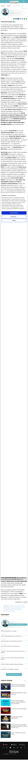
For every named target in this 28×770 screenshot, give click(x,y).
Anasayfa (3, 6)
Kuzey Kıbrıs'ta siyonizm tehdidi (18, 719)
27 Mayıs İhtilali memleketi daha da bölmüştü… (12, 674)
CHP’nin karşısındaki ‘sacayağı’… (9, 641)
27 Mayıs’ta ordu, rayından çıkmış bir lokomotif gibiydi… (12, 668)
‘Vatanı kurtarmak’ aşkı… (19, 6)
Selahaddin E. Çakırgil (15, 13)
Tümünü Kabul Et (14, 212)
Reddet (14, 220)
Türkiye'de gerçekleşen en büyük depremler (19, 703)
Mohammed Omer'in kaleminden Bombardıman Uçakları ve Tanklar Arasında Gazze (19, 736)
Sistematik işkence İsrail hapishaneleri (17, 727)
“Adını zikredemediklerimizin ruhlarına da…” (12, 646)
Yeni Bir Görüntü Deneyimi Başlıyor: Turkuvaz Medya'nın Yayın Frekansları (18, 712)
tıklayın (12, 621)
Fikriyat (6, 764)
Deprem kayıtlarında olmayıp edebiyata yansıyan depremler (18, 695)
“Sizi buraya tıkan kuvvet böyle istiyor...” (11, 656)
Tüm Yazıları (24, 8)
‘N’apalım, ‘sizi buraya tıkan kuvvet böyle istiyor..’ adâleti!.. (13, 662)
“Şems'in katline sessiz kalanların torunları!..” (12, 651)
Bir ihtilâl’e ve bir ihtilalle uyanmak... (10, 679)
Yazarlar (9, 6)
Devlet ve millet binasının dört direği (18, 743)
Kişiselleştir (13, 216)
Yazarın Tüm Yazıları (14, 685)
